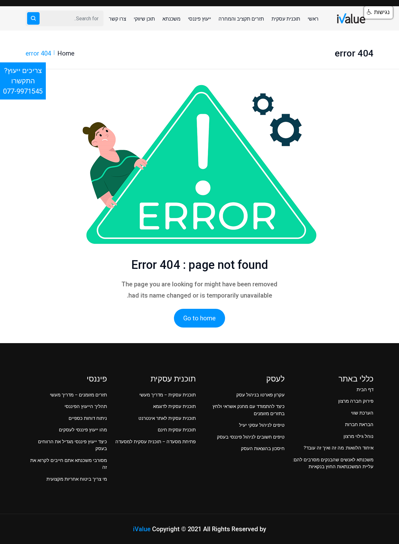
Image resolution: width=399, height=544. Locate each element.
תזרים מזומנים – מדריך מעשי (78, 395)
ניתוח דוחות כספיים (88, 418)
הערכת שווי (362, 413)
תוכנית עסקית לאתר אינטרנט (167, 418)
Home (66, 53)
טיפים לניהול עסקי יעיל (262, 425)
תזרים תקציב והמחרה (241, 19)
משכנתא (171, 19)
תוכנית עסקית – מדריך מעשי (167, 395)
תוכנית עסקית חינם (177, 430)
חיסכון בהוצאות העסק (263, 448)
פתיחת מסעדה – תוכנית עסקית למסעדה (155, 441)
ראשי (313, 19)
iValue (142, 529)
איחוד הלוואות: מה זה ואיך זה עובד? (338, 448)
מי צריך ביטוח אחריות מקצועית (76, 479)
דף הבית (365, 389)
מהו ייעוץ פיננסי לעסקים (83, 430)
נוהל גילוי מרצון (358, 436)
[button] (378, 12)
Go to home (199, 318)
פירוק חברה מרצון (355, 401)
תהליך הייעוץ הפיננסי (86, 406)
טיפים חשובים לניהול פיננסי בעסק (251, 437)
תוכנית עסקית (286, 19)
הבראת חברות (359, 424)
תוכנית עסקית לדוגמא (174, 406)
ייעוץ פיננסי (199, 19)
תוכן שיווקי (144, 19)
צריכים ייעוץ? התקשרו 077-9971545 (23, 81)
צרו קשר (117, 19)
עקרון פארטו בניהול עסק (260, 395)
